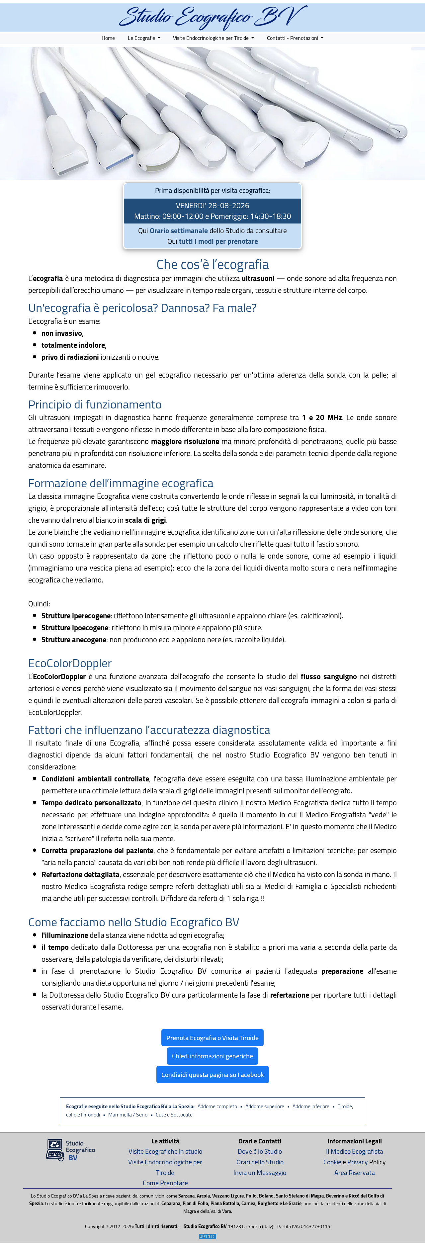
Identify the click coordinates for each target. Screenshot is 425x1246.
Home (108, 38)
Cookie (332, 1162)
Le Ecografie (142, 38)
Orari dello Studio (260, 1162)
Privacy (357, 1162)
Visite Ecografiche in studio (165, 1151)
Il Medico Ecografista (354, 1151)
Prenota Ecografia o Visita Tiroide (212, 1037)
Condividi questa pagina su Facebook (212, 1074)
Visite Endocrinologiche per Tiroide (211, 38)
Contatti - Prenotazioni (293, 38)
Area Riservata (354, 1172)
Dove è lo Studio (260, 1151)
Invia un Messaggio (259, 1172)
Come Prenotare (165, 1183)
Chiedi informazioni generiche (212, 1056)
